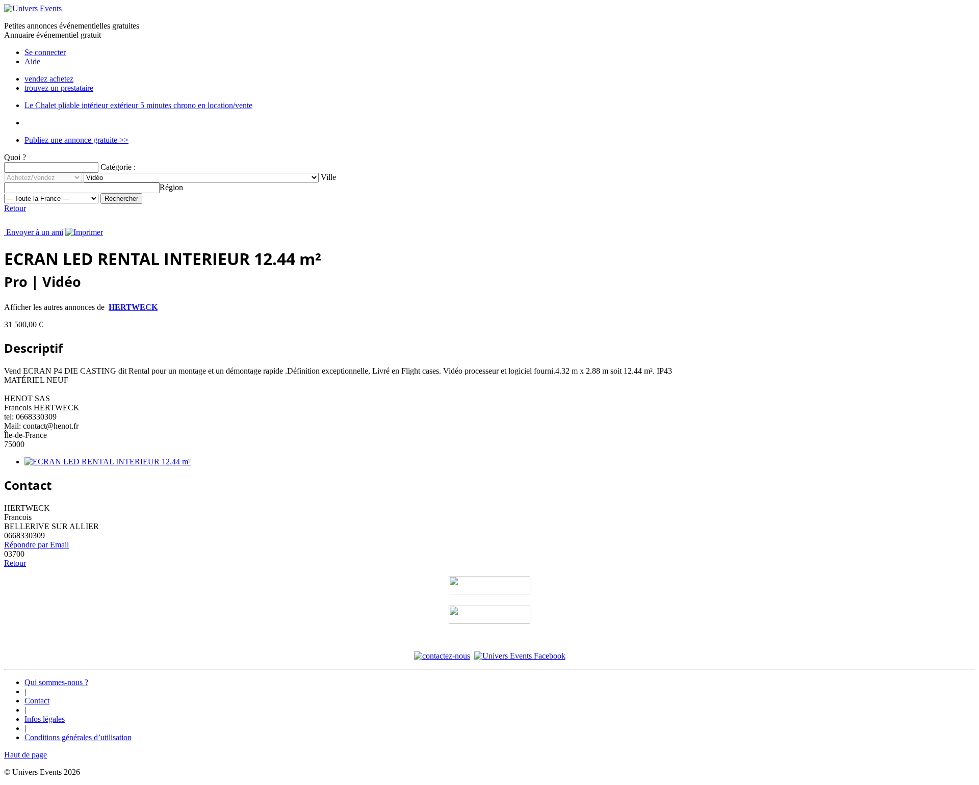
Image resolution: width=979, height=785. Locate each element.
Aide (32, 61)
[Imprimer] (84, 232)
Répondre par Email (36, 544)
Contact (36, 700)
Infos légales (44, 719)
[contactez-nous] (442, 655)
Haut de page (25, 754)
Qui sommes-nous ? (56, 682)
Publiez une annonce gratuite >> (76, 140)
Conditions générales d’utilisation (78, 737)
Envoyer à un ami (33, 232)
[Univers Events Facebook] (519, 655)
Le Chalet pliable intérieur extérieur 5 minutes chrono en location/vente (138, 105)
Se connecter (45, 52)
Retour (15, 208)
